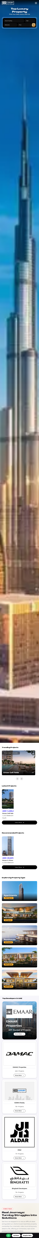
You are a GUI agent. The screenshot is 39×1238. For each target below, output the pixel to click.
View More (18, 822)
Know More (18, 1034)
